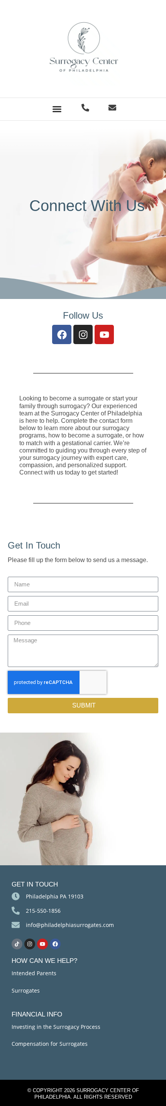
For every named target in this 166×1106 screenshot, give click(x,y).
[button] (57, 109)
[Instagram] (83, 334)
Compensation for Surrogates (50, 1043)
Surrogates (26, 990)
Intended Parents (34, 973)
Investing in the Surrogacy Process (56, 1026)
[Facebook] (61, 334)
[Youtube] (104, 334)
